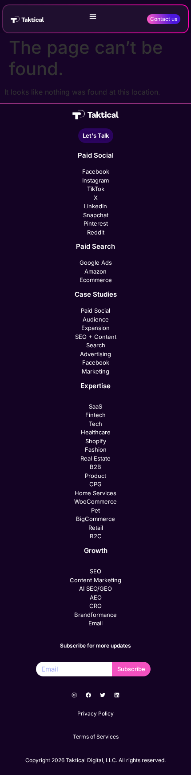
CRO (95, 605)
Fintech (95, 414)
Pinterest (96, 223)
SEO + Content (95, 336)
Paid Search (95, 246)
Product (95, 475)
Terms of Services (96, 736)
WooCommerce (95, 501)
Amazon (95, 271)
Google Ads (96, 262)
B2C (96, 536)
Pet (95, 510)
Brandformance (95, 614)
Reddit (95, 232)
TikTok (95, 188)
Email (95, 623)
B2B (95, 466)
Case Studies (96, 294)
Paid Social (96, 155)
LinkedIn (95, 206)
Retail (95, 527)
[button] (93, 16)
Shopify (95, 441)
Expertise (95, 386)
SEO (95, 571)
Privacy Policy (95, 713)
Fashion (96, 449)
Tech (95, 423)
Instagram (95, 180)
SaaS (95, 406)
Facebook (95, 171)
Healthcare (96, 432)
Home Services (95, 493)
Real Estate (95, 458)
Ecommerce (96, 279)
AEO (96, 597)
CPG (95, 484)
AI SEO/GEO (95, 588)
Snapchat (95, 215)
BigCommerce (95, 518)
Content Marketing (95, 580)
